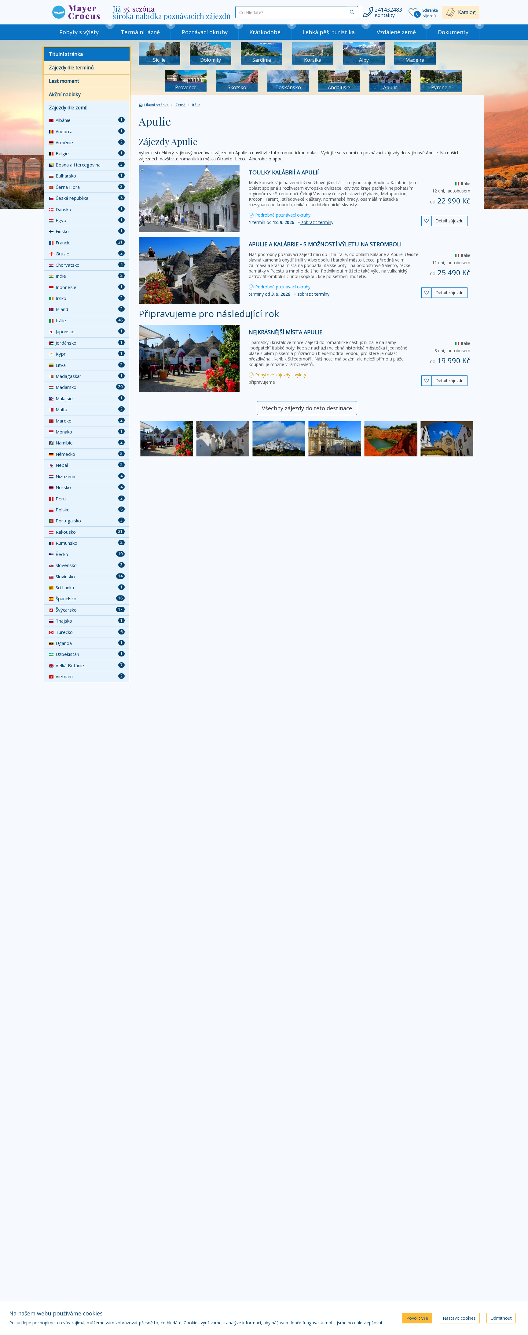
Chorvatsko (89, 265)
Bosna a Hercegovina (89, 165)
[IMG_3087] (447, 439)
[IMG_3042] (279, 439)
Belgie (89, 153)
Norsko (89, 487)
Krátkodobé (264, 32)
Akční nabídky (65, 94)
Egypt (89, 220)
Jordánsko (89, 343)
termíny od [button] (289, 294)
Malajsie (89, 398)
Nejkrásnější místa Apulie (285, 332)
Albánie (89, 120)
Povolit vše (417, 1318)
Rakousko (89, 532)
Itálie (89, 320)
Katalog (467, 12)
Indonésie (89, 287)
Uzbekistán (89, 654)
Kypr (89, 354)
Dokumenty (453, 32)
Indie (89, 276)
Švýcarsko (89, 610)
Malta (89, 409)
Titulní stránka (66, 54)
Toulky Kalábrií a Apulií (284, 172)
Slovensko (89, 565)
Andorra (89, 131)
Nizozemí (89, 476)
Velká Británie (89, 665)
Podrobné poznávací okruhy (282, 215)
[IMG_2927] (335, 439)
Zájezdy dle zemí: (68, 107)
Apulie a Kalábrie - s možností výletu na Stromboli (325, 244)
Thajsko (89, 621)
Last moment (64, 81)
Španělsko (89, 598)
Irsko (89, 298)
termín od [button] (291, 222)
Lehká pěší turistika (328, 32)
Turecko (89, 632)
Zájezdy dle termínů (71, 67)
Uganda (89, 643)
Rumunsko (89, 543)
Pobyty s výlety (79, 32)
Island (89, 309)
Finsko (89, 231)
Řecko (89, 554)
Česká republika (89, 198)
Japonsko (89, 331)
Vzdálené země (396, 32)
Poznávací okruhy (205, 32)
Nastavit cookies (459, 1318)
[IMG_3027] (391, 439)
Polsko (89, 510)
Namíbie (89, 443)
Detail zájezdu (449, 221)
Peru (89, 499)
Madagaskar (89, 376)
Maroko (89, 421)
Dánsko (89, 209)
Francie (89, 243)
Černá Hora (89, 187)
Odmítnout (501, 1318)
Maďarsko (89, 387)
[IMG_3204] (223, 439)
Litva (89, 365)
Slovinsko (89, 576)
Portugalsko (89, 521)
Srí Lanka (89, 587)
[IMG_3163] (167, 439)
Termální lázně (140, 32)
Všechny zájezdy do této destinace (307, 408)
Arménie (89, 142)
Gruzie (89, 254)
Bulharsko (89, 176)
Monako (89, 432)
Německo (89, 454)
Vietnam (89, 676)
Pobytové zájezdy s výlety (280, 375)
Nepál (89, 465)
